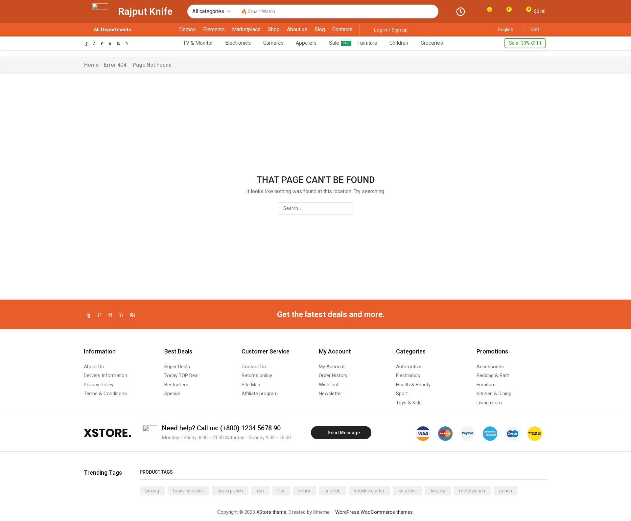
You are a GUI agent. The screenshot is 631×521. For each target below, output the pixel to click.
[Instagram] (102, 43)
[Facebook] (86, 43)
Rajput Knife (145, 11)
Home (91, 65)
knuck (304, 490)
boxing (152, 490)
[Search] (431, 11)
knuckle (332, 490)
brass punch (230, 490)
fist (281, 490)
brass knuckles (188, 490)
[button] (487, 11)
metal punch (472, 490)
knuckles (408, 490)
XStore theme (271, 512)
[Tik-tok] (110, 43)
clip (260, 490)
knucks (438, 490)
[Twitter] (94, 43)
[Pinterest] (121, 314)
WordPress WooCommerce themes (374, 512)
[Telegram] (127, 43)
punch (505, 490)
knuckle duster (369, 490)
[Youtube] (118, 43)
